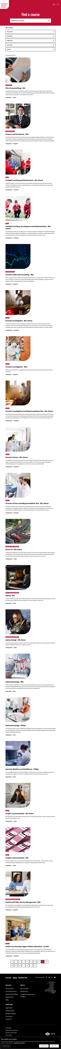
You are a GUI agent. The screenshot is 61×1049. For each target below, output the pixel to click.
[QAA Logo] (47, 1035)
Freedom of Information (11, 1032)
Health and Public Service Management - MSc (23, 902)
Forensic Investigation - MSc (16, 367)
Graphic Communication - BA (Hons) (19, 813)
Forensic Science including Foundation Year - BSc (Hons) (27, 503)
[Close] (58, 1039)
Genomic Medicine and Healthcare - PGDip (22, 769)
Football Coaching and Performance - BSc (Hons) (24, 180)
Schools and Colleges (12, 994)
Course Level (9, 31)
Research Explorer (11, 1013)
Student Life (22, 978)
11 (16, 965)
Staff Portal (9, 1008)
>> (35, 965)
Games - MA (10, 595)
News (7, 1000)
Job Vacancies (10, 997)
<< (12, 961)
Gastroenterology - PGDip (16, 725)
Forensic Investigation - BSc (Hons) (19, 321)
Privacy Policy (9, 1035)
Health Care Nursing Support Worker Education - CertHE (27, 946)
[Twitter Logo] (52, 977)
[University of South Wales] (4, 4)
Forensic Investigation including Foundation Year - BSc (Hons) (29, 411)
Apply (15, 978)
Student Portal (10, 1011)
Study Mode (9, 36)
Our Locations (24, 988)
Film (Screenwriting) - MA (15, 88)
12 (19, 965)
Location (9, 49)
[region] (30, 1043)
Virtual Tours (24, 991)
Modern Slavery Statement (12, 1030)
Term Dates (9, 1016)
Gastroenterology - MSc (15, 682)
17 (27, 965)
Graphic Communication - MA (17, 858)
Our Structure (10, 988)
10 (12, 965)
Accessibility (8, 1028)
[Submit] (48, 20)
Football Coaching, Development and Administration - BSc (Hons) (28, 227)
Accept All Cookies (44, 1045)
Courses (8, 978)
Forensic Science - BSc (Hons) (17, 457)
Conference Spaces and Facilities (27, 995)
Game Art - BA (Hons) (14, 549)
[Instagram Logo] (49, 977)
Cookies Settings (5, 1045)
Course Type (9, 45)
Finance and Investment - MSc (17, 134)
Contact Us (9, 1019)
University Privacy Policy (19, 1043)
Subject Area (9, 40)
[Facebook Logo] (46, 977)
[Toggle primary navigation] (54, 4)
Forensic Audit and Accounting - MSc (20, 275)
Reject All (54, 1045)
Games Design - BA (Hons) (16, 640)
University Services (11, 991)
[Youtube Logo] (54, 977)
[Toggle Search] (58, 4)
